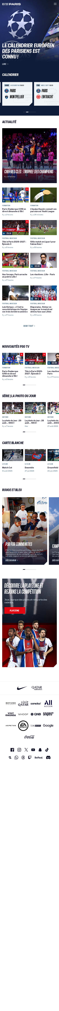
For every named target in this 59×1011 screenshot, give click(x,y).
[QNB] (36, 714)
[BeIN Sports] (36, 726)
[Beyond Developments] (11, 703)
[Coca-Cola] (29, 737)
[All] (48, 703)
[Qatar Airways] (37, 688)
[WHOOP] (23, 714)
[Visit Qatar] (23, 703)
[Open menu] (55, 4)
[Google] (48, 726)
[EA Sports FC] (23, 726)
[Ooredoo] (36, 703)
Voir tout (28, 326)
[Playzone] (14, 610)
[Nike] (22, 688)
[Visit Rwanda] (11, 714)
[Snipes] (48, 714)
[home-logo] (11, 4)
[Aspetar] (11, 726)
